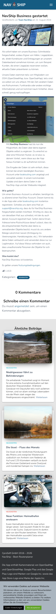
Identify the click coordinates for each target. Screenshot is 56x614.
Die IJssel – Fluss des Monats (23, 447)
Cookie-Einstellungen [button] (13, 608)
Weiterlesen (41, 397)
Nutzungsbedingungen (29, 265)
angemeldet (21, 306)
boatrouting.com (28, 174)
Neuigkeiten (23, 277)
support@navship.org (12, 208)
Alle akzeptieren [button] (33, 608)
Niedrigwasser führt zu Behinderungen (19, 374)
